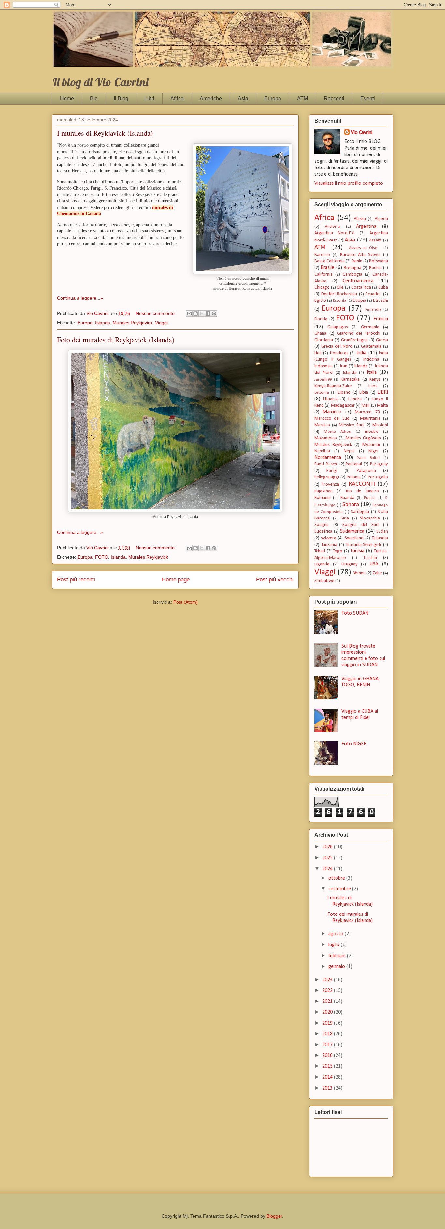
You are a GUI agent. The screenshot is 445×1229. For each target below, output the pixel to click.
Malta (382, 405)
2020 (328, 1012)
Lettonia (321, 392)
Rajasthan (323, 491)
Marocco (332, 412)
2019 (328, 1023)
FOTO (101, 557)
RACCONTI (362, 484)
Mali (366, 405)
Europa (272, 98)
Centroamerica (358, 281)
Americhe (211, 98)
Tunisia (357, 551)
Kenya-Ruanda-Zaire (333, 386)
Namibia (322, 451)
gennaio (337, 966)
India (361, 353)
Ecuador (373, 294)
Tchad (319, 551)
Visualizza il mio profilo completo (348, 183)
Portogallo (378, 477)
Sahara (350, 505)
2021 (328, 1001)
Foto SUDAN (354, 613)
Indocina (371, 359)
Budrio (375, 267)
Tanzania (329, 544)
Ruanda (347, 497)
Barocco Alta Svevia (360, 254)
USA (373, 564)
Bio (94, 98)
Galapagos (337, 327)
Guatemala (371, 346)
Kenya (375, 379)
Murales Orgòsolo (363, 438)
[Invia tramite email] (189, 313)
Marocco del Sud (332, 418)
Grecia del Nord (336, 346)
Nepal (349, 451)
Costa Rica (361, 287)
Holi (318, 353)
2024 (328, 868)
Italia (372, 372)
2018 (328, 1034)
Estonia (339, 301)
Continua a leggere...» (80, 297)
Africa (177, 98)
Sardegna (360, 511)
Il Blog (121, 98)
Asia (243, 98)
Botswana (378, 261)
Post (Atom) (185, 602)
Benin (357, 261)
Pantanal (354, 464)
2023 (328, 980)
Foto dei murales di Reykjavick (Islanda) (115, 339)
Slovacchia (370, 518)
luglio (334, 944)
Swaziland (354, 538)
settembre (340, 889)
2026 (328, 847)
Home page (176, 580)
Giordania (323, 340)
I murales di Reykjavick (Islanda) (105, 133)
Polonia (354, 477)
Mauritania (370, 418)
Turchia (370, 557)
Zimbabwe (324, 580)
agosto (336, 934)
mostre (372, 431)
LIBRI (382, 392)
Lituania (330, 399)
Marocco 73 (367, 412)
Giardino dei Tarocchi (358, 333)
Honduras (339, 353)
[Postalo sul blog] (195, 313)
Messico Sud (351, 425)
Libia (363, 392)
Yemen (359, 573)
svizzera (328, 538)
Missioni (380, 425)
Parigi (331, 470)
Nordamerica (327, 457)
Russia (370, 498)
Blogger (274, 1216)
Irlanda (360, 366)
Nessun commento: (156, 313)
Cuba (383, 287)
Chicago (322, 287)
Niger (373, 451)
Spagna (321, 524)
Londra (355, 399)
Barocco (322, 254)
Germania (370, 327)
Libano (344, 392)
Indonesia (323, 366)
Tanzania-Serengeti (363, 544)
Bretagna (352, 267)
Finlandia (373, 309)
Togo (337, 551)
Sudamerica (352, 531)
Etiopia (359, 300)
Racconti (334, 98)
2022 (328, 990)
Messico (322, 425)
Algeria (381, 218)
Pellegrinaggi (326, 477)
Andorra (332, 226)
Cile (340, 287)
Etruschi (380, 300)
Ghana (320, 333)
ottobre (337, 878)
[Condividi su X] (201, 313)
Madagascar (343, 405)
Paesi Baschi (326, 464)
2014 (328, 1077)
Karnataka (350, 379)
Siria (345, 518)
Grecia (382, 340)
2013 (328, 1088)
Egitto (320, 300)
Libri (149, 98)
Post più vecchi (275, 580)
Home (67, 98)
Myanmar (371, 444)
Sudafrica (323, 531)
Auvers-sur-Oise (363, 248)
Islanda (102, 322)
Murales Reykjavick (132, 322)
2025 (328, 858)
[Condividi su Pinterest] (214, 313)
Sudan (382, 531)
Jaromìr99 (323, 379)
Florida (320, 319)
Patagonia (366, 470)
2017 (328, 1044)
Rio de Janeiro (362, 491)
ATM (302, 98)
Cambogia (352, 274)
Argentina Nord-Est (334, 233)
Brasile (327, 267)
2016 (328, 1055)
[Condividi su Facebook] (208, 313)
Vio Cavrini (361, 132)
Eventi (367, 98)
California (323, 274)
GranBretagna (354, 340)
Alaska (360, 218)
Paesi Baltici (368, 458)
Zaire (377, 573)
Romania (322, 497)
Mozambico (325, 438)
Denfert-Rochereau (339, 294)
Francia (380, 319)
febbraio (337, 955)
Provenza (330, 484)
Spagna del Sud (360, 524)
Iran (343, 366)
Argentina (366, 226)
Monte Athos (337, 432)
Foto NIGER (353, 744)
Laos (372, 386)
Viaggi (161, 322)
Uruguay (349, 564)
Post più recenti (76, 580)
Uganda (321, 564)
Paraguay (379, 464)
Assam (375, 240)
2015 (328, 1066)
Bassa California (329, 261)
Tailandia (380, 538)
